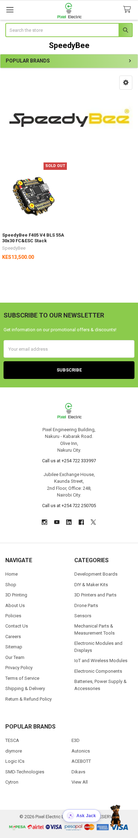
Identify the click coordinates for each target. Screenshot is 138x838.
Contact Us (16, 626)
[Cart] (128, 9)
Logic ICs (14, 761)
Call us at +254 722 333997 (69, 460)
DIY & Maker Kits (91, 584)
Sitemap (13, 646)
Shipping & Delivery (25, 688)
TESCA (12, 740)
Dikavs (78, 771)
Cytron (11, 782)
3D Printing (16, 595)
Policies (13, 615)
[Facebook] (81, 522)
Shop (10, 584)
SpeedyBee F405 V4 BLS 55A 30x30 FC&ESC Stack (33, 237)
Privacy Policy (19, 667)
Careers (13, 636)
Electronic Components (98, 671)
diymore (13, 751)
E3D (75, 740)
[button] (125, 83)
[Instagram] (44, 522)
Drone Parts (86, 605)
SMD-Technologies (24, 771)
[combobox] (69, 30)
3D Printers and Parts (95, 595)
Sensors (82, 615)
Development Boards (95, 574)
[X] (93, 522)
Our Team (14, 657)
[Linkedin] (69, 522)
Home (11, 574)
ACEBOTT (81, 761)
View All (79, 782)
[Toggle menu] (9, 9)
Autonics (80, 751)
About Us (15, 605)
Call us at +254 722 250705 (69, 505)
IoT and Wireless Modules (100, 660)
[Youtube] (57, 522)
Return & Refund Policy (28, 699)
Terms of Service (22, 678)
